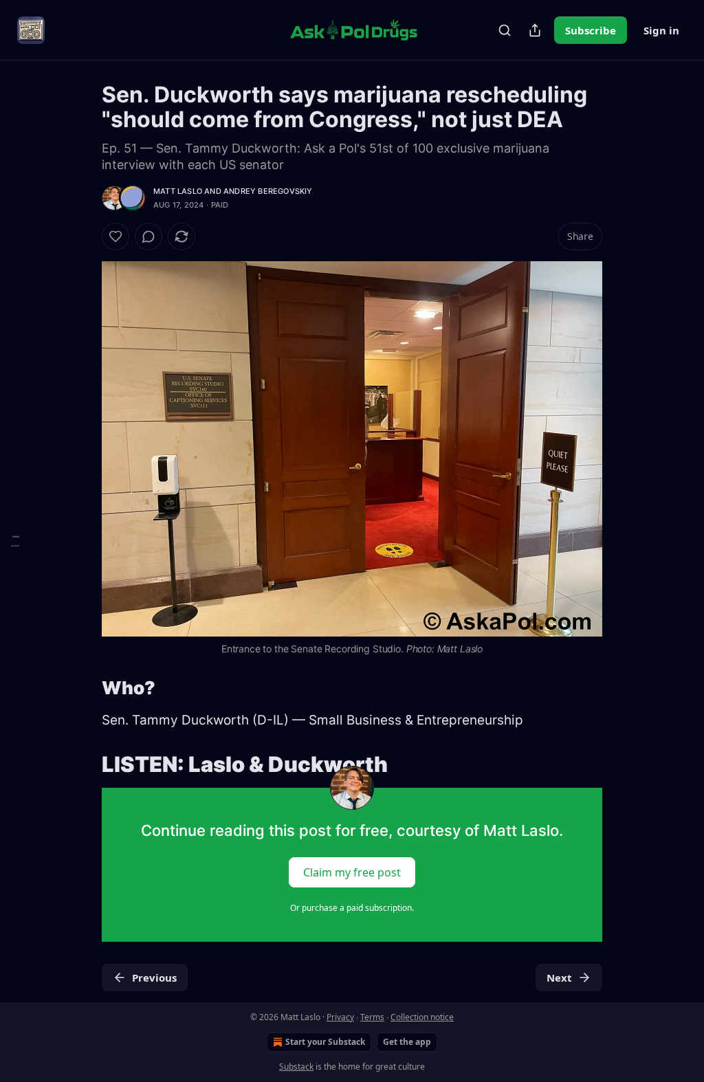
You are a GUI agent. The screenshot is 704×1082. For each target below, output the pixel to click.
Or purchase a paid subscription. (352, 908)
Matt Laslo (177, 191)
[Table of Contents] (15, 541)
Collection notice (422, 1017)
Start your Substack (325, 1042)
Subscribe (590, 30)
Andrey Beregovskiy (268, 191)
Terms (372, 1017)
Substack (296, 1066)
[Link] (83, 688)
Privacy (340, 1017)
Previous (154, 977)
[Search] (504, 30)
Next (559, 977)
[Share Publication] (535, 30)
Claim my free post (352, 871)
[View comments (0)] (148, 236)
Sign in (661, 30)
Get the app (407, 1042)
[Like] (115, 236)
